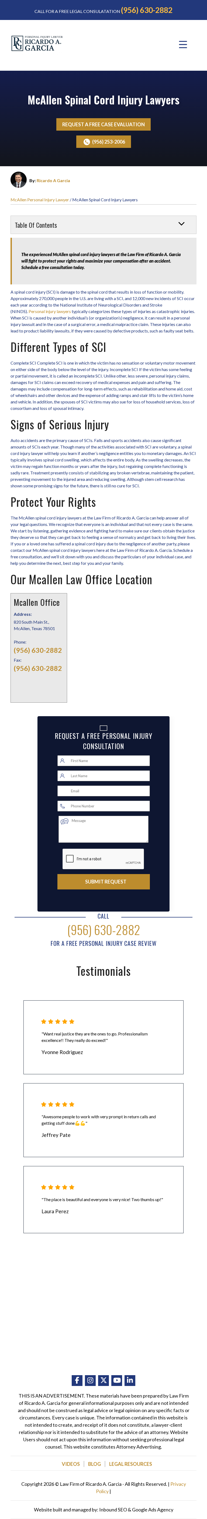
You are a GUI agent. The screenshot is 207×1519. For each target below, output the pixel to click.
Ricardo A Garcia (53, 180)
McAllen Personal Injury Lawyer (40, 199)
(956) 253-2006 (108, 142)
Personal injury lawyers (50, 311)
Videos (71, 1464)
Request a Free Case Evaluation (103, 124)
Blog (94, 1464)
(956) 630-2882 (146, 10)
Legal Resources (130, 1464)
